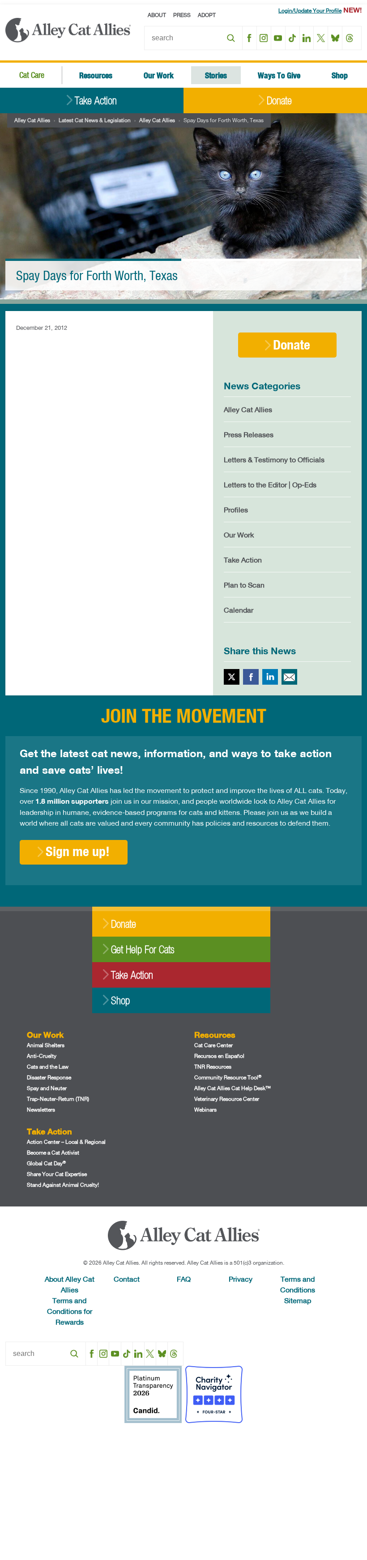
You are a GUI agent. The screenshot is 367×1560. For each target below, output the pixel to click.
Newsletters (41, 1109)
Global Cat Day (46, 1163)
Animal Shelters (45, 1045)
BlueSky (335, 38)
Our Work (159, 75)
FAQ (184, 1278)
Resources (95, 75)
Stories (216, 75)
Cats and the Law (47, 1066)
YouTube (278, 38)
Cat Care (31, 75)
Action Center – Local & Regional (66, 1141)
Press (182, 15)
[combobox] (193, 38)
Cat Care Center (213, 1045)
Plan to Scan (244, 584)
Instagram (264, 38)
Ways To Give (279, 75)
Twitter (231, 677)
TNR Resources (212, 1066)
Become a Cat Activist (53, 1152)
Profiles (236, 509)
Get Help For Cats (142, 949)
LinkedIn (307, 38)
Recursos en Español (219, 1056)
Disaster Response (49, 1077)
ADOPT (207, 15)
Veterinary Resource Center (226, 1098)
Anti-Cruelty (41, 1056)
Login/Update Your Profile (309, 10)
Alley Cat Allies (32, 120)
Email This (289, 677)
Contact (127, 1278)
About (157, 15)
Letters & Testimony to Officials (274, 459)
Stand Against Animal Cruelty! (63, 1184)
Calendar (238, 609)
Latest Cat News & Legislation (95, 120)
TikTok (292, 38)
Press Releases (248, 434)
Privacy (240, 1278)
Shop (340, 75)
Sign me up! (78, 851)
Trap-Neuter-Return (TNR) (58, 1098)
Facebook (249, 38)
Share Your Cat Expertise (57, 1174)
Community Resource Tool (227, 1077)
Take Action (96, 100)
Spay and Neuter (47, 1088)
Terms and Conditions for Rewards (69, 1311)
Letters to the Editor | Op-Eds (270, 484)
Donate (279, 100)
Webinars (205, 1109)
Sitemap (297, 1300)
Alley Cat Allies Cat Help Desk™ (232, 1088)
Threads (349, 38)
